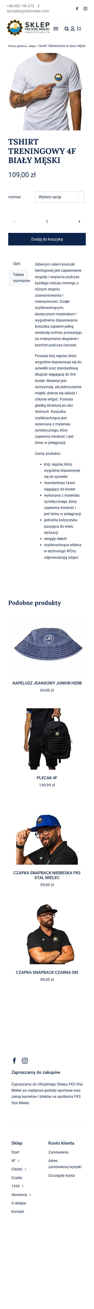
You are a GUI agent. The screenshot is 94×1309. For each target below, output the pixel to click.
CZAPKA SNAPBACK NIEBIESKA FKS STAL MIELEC (47, 875)
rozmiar (14, 197)
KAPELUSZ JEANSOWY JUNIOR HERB (47, 683)
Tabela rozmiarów (20, 277)
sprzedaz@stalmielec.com (28, 11)
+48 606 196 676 (21, 6)
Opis (16, 263)
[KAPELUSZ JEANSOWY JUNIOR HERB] (46, 644)
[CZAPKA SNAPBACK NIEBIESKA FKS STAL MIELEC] (46, 834)
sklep (32, 46)
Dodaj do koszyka (47, 239)
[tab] (18, 263)
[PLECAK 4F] (46, 739)
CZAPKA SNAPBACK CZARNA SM (47, 972)
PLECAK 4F (47, 777)
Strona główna (17, 46)
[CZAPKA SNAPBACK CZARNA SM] (46, 933)
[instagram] (85, 9)
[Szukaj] (67, 28)
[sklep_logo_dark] (28, 21)
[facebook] (77, 9)
